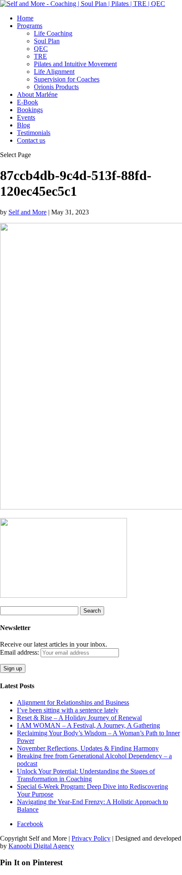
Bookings (30, 109)
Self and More (27, 212)
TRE (40, 56)
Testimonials (33, 132)
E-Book (27, 102)
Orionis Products (56, 86)
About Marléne (37, 94)
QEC (41, 48)
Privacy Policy (91, 838)
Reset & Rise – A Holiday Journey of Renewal (79, 717)
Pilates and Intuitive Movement (75, 64)
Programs (29, 25)
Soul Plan (47, 41)
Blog (23, 125)
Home (25, 18)
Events (26, 117)
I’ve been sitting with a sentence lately (68, 710)
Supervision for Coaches (66, 79)
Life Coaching (53, 33)
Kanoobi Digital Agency (41, 846)
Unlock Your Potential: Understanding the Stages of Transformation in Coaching (86, 775)
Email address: (20, 652)
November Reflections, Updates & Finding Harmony (88, 748)
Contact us (31, 140)
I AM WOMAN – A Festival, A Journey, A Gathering (88, 725)
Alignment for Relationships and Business (73, 702)
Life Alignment (54, 71)
